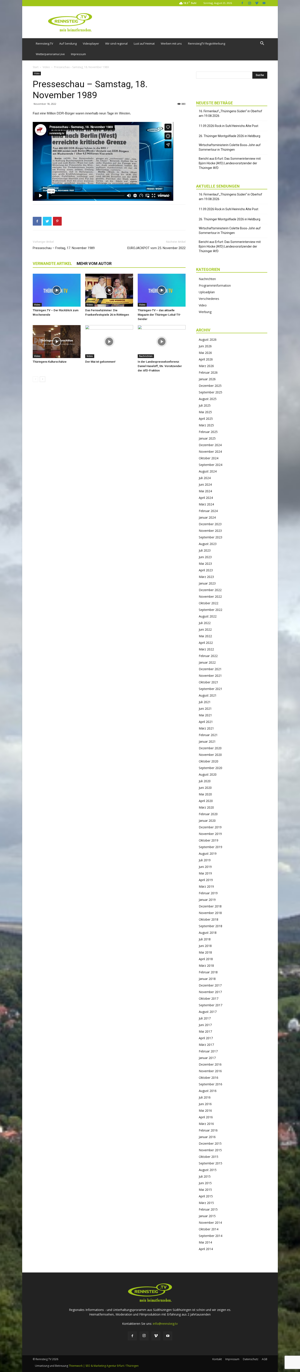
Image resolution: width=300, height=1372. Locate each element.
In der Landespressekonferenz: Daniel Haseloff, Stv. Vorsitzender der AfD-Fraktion (160, 366)
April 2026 (206, 359)
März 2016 (206, 1124)
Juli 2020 (205, 781)
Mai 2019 (205, 873)
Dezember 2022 (210, 590)
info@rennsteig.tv (165, 1323)
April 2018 (206, 959)
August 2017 (208, 1012)
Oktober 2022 (208, 603)
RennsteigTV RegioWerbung (206, 43)
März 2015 (206, 1203)
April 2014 (206, 1249)
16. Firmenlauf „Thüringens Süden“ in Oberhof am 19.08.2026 (230, 113)
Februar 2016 (208, 1130)
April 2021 (206, 722)
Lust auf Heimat (144, 43)
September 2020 (210, 768)
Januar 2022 (207, 662)
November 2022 (210, 596)
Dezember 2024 (210, 445)
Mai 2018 (205, 952)
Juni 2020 (205, 788)
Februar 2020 (208, 814)
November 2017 (210, 992)
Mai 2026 (205, 353)
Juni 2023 (205, 557)
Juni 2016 (205, 1104)
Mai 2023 (205, 563)
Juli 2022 (205, 623)
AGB (264, 1359)
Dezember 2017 (210, 985)
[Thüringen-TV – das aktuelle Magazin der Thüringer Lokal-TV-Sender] (162, 290)
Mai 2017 (205, 1031)
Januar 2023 (207, 583)
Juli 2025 (205, 405)
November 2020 (210, 755)
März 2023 (206, 577)
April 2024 (206, 498)
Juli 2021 (205, 702)
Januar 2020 (207, 820)
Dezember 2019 (210, 827)
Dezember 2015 (210, 1143)
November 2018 (210, 913)
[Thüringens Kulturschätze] (57, 341)
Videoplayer (91, 43)
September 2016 (210, 1084)
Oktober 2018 (208, 919)
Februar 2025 (208, 432)
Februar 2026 (208, 372)
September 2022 (210, 610)
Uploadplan (207, 292)
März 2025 (206, 425)
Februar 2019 (208, 893)
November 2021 (210, 675)
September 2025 (210, 392)
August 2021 (208, 695)
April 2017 (206, 1038)
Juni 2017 (205, 1025)
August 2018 (208, 932)
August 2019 (208, 853)
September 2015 (210, 1163)
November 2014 (210, 1222)
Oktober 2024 (208, 458)
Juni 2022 (205, 629)
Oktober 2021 (208, 682)
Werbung (205, 312)
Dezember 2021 (210, 669)
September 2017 (210, 1005)
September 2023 (210, 537)
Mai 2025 (205, 412)
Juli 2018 (205, 939)
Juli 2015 (205, 1176)
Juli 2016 (205, 1097)
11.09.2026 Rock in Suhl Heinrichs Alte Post (228, 126)
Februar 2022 (208, 656)
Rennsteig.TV (44, 43)
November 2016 (210, 1071)
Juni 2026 (205, 346)
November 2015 (210, 1150)
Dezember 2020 (210, 748)
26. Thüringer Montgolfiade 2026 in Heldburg (229, 136)
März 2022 (206, 649)
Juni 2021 (205, 708)
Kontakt (217, 1359)
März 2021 (206, 728)
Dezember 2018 (210, 906)
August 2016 (208, 1091)
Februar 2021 (208, 735)
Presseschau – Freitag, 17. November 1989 (64, 248)
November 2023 (210, 531)
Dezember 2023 (210, 524)
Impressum (78, 54)
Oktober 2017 (208, 998)
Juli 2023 (205, 550)
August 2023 (208, 544)
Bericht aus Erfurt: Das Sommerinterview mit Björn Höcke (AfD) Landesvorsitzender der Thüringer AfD (230, 163)
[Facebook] (242, 3)
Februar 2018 (208, 972)
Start (35, 67)
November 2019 (210, 834)
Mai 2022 (205, 636)
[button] (262, 44)
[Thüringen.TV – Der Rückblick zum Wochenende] (57, 290)
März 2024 (206, 504)
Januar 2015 (207, 1216)
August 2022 (208, 616)
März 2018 (206, 965)
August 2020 (208, 774)
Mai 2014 (205, 1242)
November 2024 (210, 451)
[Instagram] (249, 3)
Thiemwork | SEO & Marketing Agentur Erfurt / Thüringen (104, 1366)
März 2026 (206, 366)
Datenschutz (250, 1359)
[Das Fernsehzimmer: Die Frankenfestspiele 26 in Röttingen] (109, 290)
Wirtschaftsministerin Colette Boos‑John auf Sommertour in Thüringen (230, 147)
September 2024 (210, 465)
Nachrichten (146, 356)
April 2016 (206, 1117)
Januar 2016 (207, 1137)
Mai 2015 (205, 1189)
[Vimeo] (256, 3)
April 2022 (206, 643)
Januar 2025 (207, 438)
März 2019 (206, 886)
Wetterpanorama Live (50, 54)
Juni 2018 (205, 946)
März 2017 (206, 1045)
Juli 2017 (205, 1018)
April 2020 (206, 801)
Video (46, 67)
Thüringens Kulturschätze (50, 361)
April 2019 (206, 880)
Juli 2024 (205, 478)
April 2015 (206, 1196)
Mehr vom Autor (94, 263)
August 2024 (208, 471)
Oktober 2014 (208, 1229)
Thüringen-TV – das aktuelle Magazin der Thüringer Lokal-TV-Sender (159, 315)
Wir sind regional (116, 43)
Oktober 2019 (208, 840)
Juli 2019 (205, 860)
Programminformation (215, 285)
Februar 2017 (208, 1051)
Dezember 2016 (210, 1064)
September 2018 (210, 926)
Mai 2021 (205, 715)
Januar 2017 (207, 1058)
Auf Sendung (68, 43)
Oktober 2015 (208, 1157)
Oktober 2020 (208, 761)
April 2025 (206, 418)
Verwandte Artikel (52, 263)
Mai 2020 (205, 794)
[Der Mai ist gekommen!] (109, 341)
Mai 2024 (205, 491)
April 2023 (206, 570)
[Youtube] (264, 3)
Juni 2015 (205, 1183)
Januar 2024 (207, 517)
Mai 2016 (205, 1110)
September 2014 (210, 1236)
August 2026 (208, 339)
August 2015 (208, 1170)
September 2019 (210, 847)
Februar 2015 (208, 1209)
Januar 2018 (207, 979)
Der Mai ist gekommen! (100, 361)
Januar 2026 (207, 379)
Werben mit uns (171, 43)
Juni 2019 (205, 867)
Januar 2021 (207, 741)
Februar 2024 (208, 511)
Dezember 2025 (210, 386)
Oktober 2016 (208, 1077)
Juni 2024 (205, 484)
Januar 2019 (207, 900)
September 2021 (210, 689)
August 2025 (208, 399)
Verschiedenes (209, 299)
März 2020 (206, 807)
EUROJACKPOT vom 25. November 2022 (156, 248)
